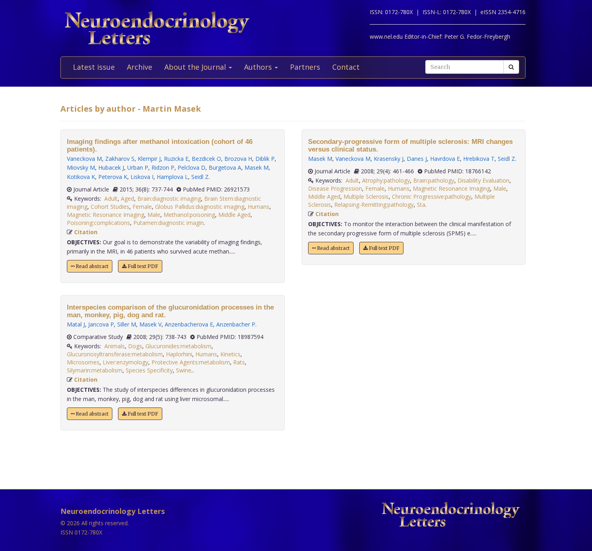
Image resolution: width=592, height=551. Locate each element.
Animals (114, 346)
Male (153, 214)
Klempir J (149, 158)
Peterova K (112, 177)
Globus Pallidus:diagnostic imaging (199, 206)
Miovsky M (81, 167)
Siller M (126, 324)
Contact (346, 67)
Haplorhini (179, 354)
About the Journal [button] (196, 67)
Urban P (137, 167)
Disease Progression (335, 188)
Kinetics (230, 354)
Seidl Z (200, 177)
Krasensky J (389, 158)
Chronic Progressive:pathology (431, 196)
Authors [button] (259, 67)
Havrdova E (445, 158)
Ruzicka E (176, 158)
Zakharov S (120, 158)
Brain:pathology (433, 180)
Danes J (417, 158)
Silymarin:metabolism (94, 370)
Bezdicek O (206, 158)
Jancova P (101, 324)
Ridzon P (162, 167)
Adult (111, 198)
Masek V (150, 324)
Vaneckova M (84, 158)
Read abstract (91, 266)
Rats (239, 362)
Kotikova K (81, 177)
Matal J (76, 324)
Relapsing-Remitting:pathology (374, 204)
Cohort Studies (110, 206)
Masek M (256, 167)
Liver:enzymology (125, 362)
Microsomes (83, 362)
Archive (139, 67)
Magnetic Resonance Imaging (105, 214)
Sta (421, 204)
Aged (127, 198)
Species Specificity (149, 370)
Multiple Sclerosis (366, 196)
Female (142, 206)
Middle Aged (234, 214)
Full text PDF (142, 266)
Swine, (184, 370)
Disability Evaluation (483, 180)
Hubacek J (111, 167)
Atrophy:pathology (386, 180)
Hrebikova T (479, 158)
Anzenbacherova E (189, 324)
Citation (85, 232)
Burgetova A (225, 167)
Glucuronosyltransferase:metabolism (115, 354)
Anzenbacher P (235, 324)
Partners (305, 67)
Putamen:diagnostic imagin (168, 223)
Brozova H (238, 158)
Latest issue (94, 67)
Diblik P (265, 158)
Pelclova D (191, 167)
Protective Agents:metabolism (190, 362)
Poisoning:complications (98, 223)
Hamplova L (172, 177)
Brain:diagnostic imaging (169, 198)
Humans (258, 206)
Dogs (135, 346)
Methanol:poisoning (189, 214)
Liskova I (141, 177)
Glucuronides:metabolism (178, 346)
